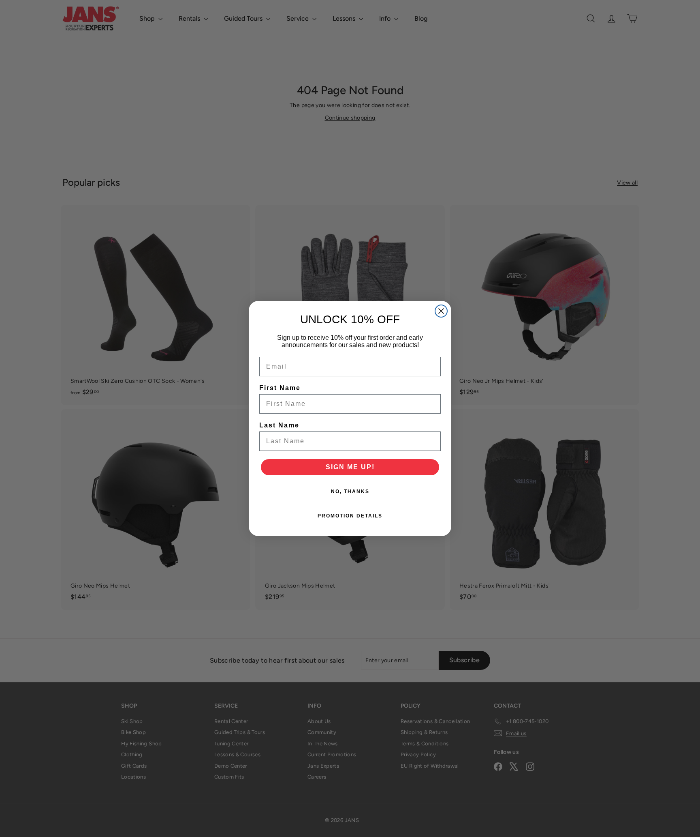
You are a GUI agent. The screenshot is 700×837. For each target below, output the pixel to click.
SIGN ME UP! (350, 467)
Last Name (279, 425)
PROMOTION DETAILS (350, 516)
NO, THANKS (350, 491)
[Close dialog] (441, 311)
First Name (280, 387)
